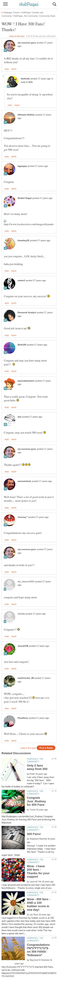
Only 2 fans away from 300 (37, 767)
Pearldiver (23, 718)
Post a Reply (46, 748)
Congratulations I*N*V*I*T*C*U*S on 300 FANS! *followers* (38, 950)
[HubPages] (29, 4)
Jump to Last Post (16, 36)
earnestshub (24, 481)
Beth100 (22, 345)
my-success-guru (27, 43)
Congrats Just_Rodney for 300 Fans (36, 801)
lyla (19, 417)
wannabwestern (26, 381)
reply (7, 69)
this (31, 82)
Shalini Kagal (25, 198)
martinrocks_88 (26, 678)
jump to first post (28, 748)
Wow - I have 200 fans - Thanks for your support (38, 871)
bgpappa (22, 166)
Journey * (23, 517)
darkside (25, 78)
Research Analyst (27, 312)
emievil (21, 280)
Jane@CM (23, 646)
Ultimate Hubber (26, 115)
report (13, 69)
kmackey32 (23, 240)
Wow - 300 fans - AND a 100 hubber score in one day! (38, 904)
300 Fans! (34, 834)
